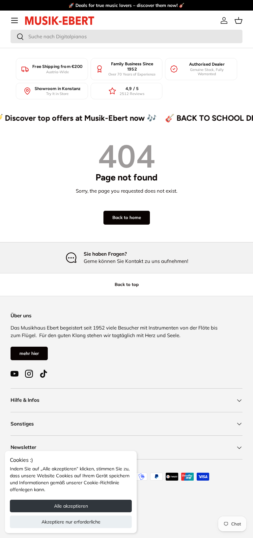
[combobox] (126, 36)
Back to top (127, 284)
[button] (238, 20)
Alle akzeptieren (71, 506)
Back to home (126, 217)
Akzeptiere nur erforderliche (71, 522)
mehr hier (29, 353)
